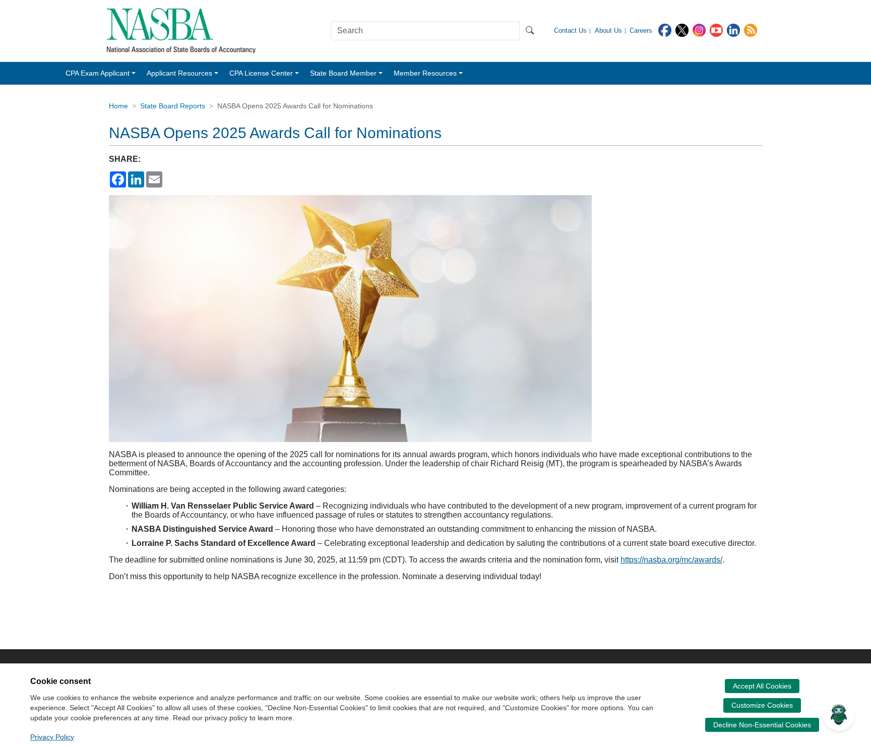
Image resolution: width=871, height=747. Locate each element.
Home (118, 106)
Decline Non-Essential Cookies (762, 725)
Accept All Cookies (762, 686)
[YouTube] (716, 29)
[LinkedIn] (733, 29)
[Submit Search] (529, 30)
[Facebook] (664, 29)
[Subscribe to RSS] (750, 29)
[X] (682, 29)
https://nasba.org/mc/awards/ (671, 559)
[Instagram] (699, 29)
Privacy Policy (52, 737)
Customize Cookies (762, 705)
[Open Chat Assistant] (839, 715)
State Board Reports (172, 106)
